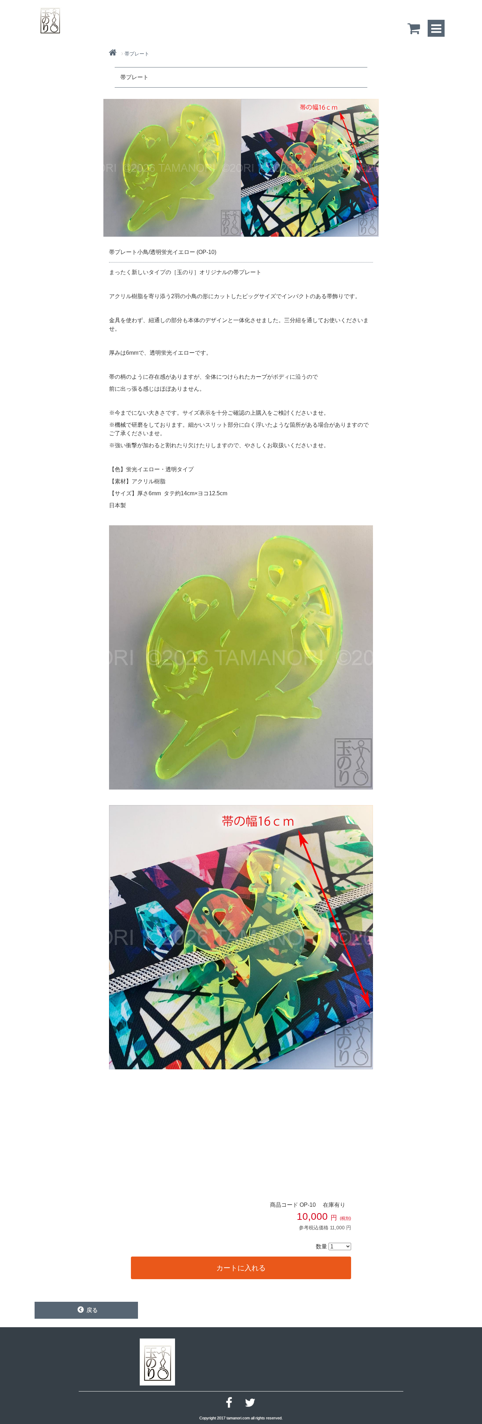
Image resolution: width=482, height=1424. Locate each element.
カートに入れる (241, 1268)
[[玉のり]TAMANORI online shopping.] (50, 19)
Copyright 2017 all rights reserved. (241, 1418)
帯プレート (137, 54)
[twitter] (250, 1402)
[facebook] (229, 1402)
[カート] (414, 28)
